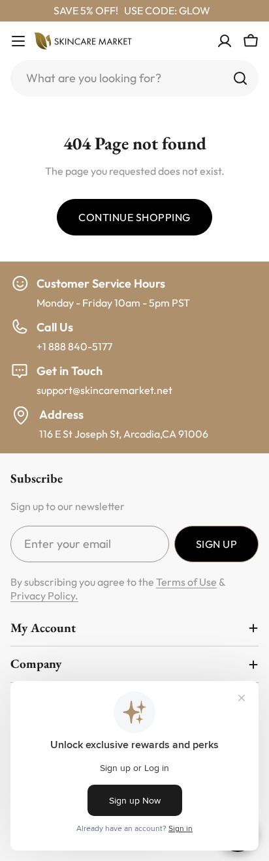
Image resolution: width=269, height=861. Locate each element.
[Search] (240, 78)
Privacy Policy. (44, 595)
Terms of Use (186, 581)
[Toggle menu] (18, 41)
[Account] (224, 41)
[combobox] (134, 78)
